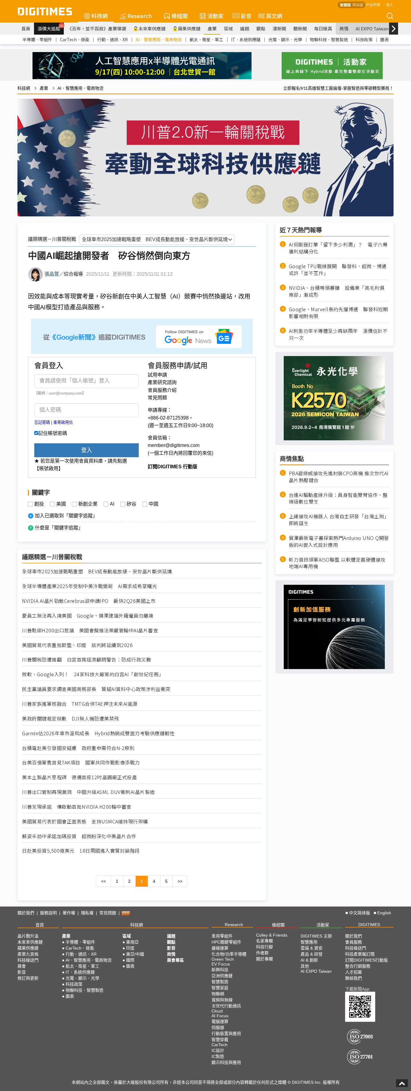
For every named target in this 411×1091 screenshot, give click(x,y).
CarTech (219, 1044)
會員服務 (353, 942)
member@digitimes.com (173, 445)
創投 (39, 504)
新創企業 (87, 504)
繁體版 (345, 4)
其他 (305, 966)
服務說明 (48, 912)
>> (180, 881)
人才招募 (353, 972)
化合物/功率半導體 (229, 954)
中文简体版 (359, 912)
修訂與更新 (28, 978)
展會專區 (175, 960)
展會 (21, 966)
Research (139, 16)
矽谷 (131, 504)
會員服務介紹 (162, 390)
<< (103, 881)
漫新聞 (279, 28)
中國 (153, 504)
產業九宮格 (28, 954)
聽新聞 (300, 28)
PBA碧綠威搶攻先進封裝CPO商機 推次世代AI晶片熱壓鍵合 (339, 476)
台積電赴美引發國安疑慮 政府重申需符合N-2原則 (78, 748)
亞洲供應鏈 (222, 975)
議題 (244, 28)
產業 (212, 28)
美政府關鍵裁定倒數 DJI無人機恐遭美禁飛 (70, 718)
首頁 (25, 28)
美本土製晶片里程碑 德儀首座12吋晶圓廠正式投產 (79, 777)
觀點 (260, 28)
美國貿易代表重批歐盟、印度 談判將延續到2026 (77, 645)
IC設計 (218, 1050)
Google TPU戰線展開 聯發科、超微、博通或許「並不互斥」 (338, 269)
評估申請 (373, 4)
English (384, 912)
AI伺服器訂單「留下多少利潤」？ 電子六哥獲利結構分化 (338, 248)
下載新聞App (357, 989)
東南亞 (132, 942)
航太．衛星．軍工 (206, 39)
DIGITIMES (369, 924)
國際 (130, 960)
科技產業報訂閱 (360, 954)
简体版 (357, 4)
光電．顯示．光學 (285, 39)
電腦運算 (220, 1021)
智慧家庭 (220, 987)
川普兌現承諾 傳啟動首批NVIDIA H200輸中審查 (76, 806)
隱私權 (87, 912)
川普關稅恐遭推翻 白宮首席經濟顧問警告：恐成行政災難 (86, 659)
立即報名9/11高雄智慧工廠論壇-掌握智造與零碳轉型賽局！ (338, 88)
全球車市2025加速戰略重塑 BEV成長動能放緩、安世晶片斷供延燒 (97, 571)
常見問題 (157, 397)
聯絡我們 (353, 978)
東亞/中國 (135, 954)
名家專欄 (264, 940)
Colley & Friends (271, 935)
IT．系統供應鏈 (246, 39)
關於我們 (25, 912)
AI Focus (220, 1015)
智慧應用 (309, 942)
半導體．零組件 (37, 39)
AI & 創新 (309, 960)
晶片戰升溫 (28, 936)
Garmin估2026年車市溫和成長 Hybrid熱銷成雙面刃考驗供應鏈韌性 (98, 733)
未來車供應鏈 (151, 28)
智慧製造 (220, 981)
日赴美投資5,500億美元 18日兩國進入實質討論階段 (81, 850)
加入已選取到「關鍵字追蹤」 (66, 515)
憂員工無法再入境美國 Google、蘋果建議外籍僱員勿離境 (87, 615)
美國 (61, 504)
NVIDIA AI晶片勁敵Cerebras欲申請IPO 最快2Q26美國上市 (89, 600)
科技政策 (364, 39)
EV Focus (221, 964)
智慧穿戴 (220, 1039)
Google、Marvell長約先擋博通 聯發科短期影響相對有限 (338, 313)
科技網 (99, 16)
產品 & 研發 (312, 954)
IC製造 (218, 1056)
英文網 (274, 16)
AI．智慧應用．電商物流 (159, 39)
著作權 (69, 912)
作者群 (262, 952)
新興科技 (220, 969)
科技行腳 (264, 946)
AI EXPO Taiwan (372, 28)
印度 (130, 948)
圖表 (384, 39)
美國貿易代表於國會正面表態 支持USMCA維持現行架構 (85, 821)
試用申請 (157, 374)
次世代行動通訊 (226, 1005)
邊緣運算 (220, 948)
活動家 (215, 16)
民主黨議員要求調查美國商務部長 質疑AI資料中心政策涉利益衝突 (96, 689)
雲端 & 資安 (312, 948)
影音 (243, 16)
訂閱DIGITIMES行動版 (366, 960)
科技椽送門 (28, 960)
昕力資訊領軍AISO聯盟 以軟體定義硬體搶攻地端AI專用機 (337, 563)
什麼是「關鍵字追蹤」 (59, 527)
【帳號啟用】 (48, 468)
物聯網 (218, 993)
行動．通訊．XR (112, 39)
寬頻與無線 (222, 999)
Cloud (217, 1011)
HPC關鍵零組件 (226, 942)
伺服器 (218, 1027)
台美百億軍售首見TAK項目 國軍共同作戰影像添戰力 (81, 762)
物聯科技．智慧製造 (329, 39)
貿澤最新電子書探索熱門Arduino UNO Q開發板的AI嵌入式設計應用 (339, 541)
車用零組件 (222, 936)
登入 (389, 4)
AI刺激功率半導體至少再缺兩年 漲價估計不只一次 (338, 334)
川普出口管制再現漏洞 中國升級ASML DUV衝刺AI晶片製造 (88, 792)
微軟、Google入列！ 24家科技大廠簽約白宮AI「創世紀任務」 (93, 674)
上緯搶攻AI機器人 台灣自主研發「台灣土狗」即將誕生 (339, 519)
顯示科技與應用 (226, 1062)
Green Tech (223, 959)
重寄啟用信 (63, 422)
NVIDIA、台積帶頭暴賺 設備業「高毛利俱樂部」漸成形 (337, 291)
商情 (343, 28)
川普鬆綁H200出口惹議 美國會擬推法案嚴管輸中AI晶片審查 (90, 630)
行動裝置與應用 (226, 1033)
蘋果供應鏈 (189, 28)
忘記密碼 (42, 422)
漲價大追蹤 (51, 27)
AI (112, 504)
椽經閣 (180, 16)
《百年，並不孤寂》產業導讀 (96, 28)
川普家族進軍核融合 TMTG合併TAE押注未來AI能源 (80, 703)
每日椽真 (323, 28)
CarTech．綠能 (74, 39)
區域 (228, 28)
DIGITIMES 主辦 (316, 936)
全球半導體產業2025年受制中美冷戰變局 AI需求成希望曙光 (89, 586)
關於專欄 (264, 958)
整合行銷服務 (357, 966)
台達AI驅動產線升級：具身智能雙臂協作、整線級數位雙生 (338, 498)
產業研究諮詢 (162, 382)
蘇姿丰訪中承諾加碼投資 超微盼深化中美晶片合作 (79, 836)
